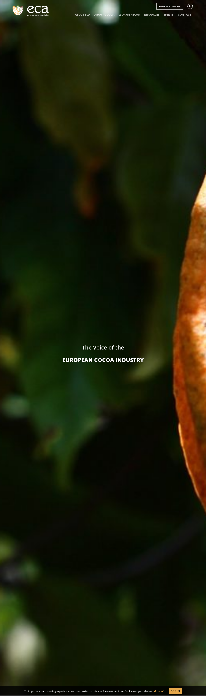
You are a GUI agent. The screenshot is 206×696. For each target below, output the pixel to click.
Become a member (169, 6)
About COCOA (104, 14)
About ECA (82, 14)
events (168, 14)
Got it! (175, 691)
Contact (184, 14)
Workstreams (129, 14)
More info (159, 691)
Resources (151, 14)
